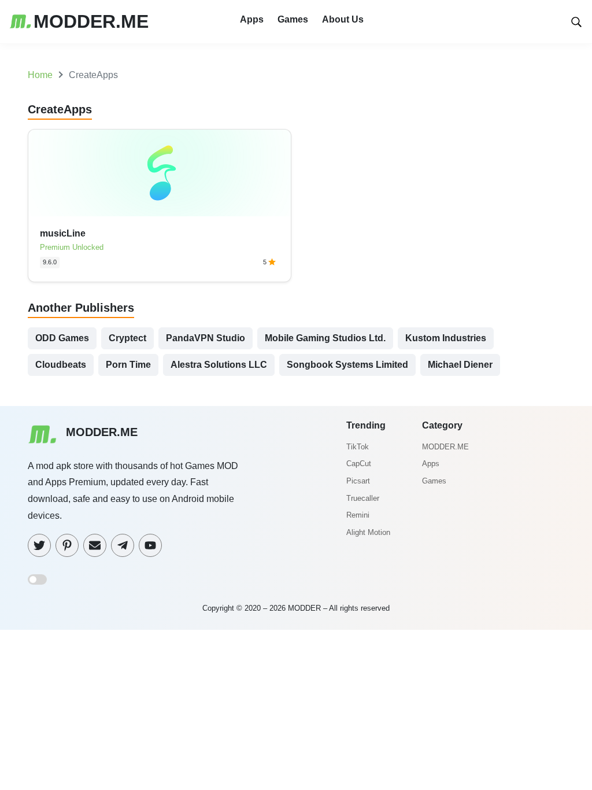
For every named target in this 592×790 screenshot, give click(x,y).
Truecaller (362, 498)
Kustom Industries (445, 338)
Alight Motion (368, 532)
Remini (357, 515)
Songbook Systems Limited (347, 365)
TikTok (357, 446)
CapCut (358, 463)
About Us (343, 19)
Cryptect (127, 338)
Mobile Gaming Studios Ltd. (325, 338)
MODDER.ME (445, 446)
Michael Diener (460, 365)
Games (293, 19)
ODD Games (62, 338)
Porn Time (128, 365)
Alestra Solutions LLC (219, 365)
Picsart (358, 481)
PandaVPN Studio (205, 338)
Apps (252, 19)
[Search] (576, 21)
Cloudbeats (60, 365)
